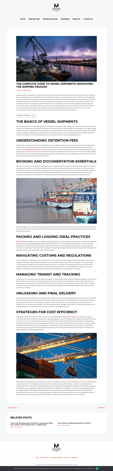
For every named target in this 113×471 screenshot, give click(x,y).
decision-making (71, 317)
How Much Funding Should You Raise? (74, 423)
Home (22, 19)
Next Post (102, 408)
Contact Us (88, 19)
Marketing (65, 19)
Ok (97, 468)
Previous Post (12, 408)
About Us (76, 19)
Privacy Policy (44, 457)
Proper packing (20, 241)
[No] (111, 468)
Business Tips (34, 19)
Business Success (50, 19)
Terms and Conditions (56, 457)
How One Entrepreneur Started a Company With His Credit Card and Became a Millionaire (31, 424)
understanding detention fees (31, 149)
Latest (19, 90)
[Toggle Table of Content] (33, 115)
